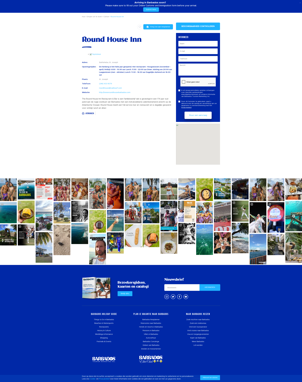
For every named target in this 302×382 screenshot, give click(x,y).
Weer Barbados (198, 341)
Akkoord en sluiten (210, 377)
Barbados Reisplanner (151, 319)
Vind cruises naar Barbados (198, 330)
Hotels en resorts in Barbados (151, 327)
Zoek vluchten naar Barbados (198, 319)
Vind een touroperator (198, 327)
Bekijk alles (125, 293)
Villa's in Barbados (151, 334)
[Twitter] (173, 296)
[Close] (300, 2)
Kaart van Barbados (198, 338)
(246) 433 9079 (105, 84)
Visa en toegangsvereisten (198, 334)
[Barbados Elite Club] (151, 359)
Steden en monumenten (151, 349)
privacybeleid (186, 107)
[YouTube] (185, 296)
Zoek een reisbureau (198, 323)
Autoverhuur (151, 338)
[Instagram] (166, 296)
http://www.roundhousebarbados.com (114, 92)
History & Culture (104, 330)
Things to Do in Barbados (104, 319)
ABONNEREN (210, 287)
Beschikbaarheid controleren (198, 26)
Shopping (104, 338)
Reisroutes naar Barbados (151, 323)
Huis (83, 16)
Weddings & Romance (104, 334)
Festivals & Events (104, 341)
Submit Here (151, 9)
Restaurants (104, 327)
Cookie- (93, 379)
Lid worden (198, 345)
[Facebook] (179, 296)
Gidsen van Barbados (151, 345)
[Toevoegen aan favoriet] (139, 26)
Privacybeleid (104, 379)
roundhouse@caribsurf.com (110, 88)
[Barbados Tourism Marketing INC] (104, 359)
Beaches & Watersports (103, 323)
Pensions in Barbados (151, 330)
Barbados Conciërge (151, 341)
